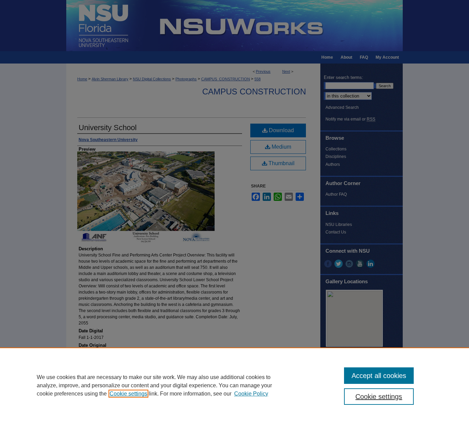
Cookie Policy (251, 394)
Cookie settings (128, 394)
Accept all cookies (379, 375)
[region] (234, 385)
